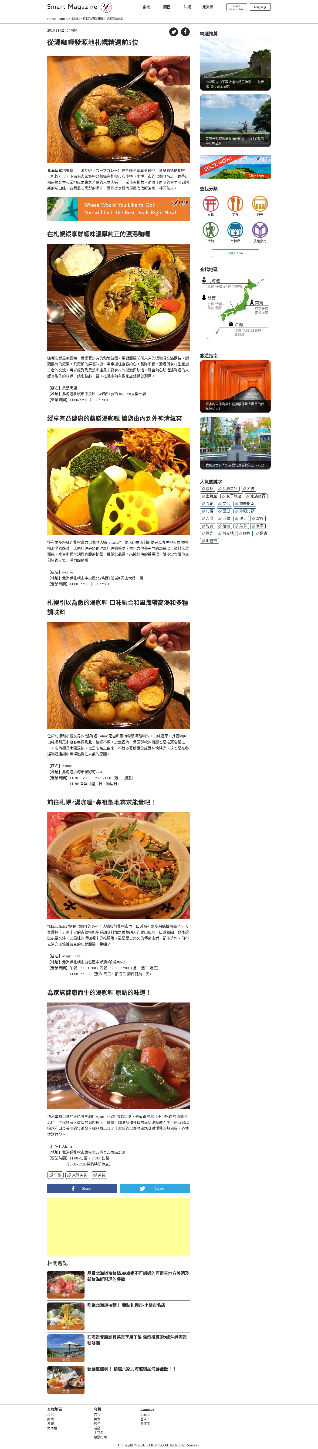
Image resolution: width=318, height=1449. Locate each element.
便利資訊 (230, 489)
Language (260, 7)
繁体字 (145, 1423)
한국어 (144, 1419)
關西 (167, 7)
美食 (101, 1175)
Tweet (159, 1188)
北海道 (207, 7)
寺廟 (209, 504)
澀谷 (260, 518)
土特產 (235, 241)
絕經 (226, 526)
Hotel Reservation (236, 7)
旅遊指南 (260, 241)
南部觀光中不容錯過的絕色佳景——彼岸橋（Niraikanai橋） (235, 84)
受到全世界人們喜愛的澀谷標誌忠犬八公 (235, 465)
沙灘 (209, 518)
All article (235, 253)
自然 (260, 526)
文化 (210, 215)
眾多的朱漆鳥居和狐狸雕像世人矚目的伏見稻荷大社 (235, 406)
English (145, 1414)
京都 (209, 489)
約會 (209, 526)
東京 (146, 7)
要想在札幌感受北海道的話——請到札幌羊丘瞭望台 (235, 141)
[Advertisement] (82, 1227)
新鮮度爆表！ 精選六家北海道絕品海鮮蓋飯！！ (131, 1369)
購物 (246, 533)
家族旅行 (257, 496)
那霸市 (211, 541)
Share (86, 1188)
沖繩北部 (246, 511)
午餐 (57, 1175)
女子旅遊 (233, 496)
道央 (263, 533)
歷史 (226, 511)
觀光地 (228, 533)
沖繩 (187, 7)
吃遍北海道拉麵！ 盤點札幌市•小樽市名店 (126, 1305)
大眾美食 (79, 1175)
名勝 (250, 489)
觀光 (260, 215)
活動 (210, 241)
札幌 (209, 511)
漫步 (243, 518)
